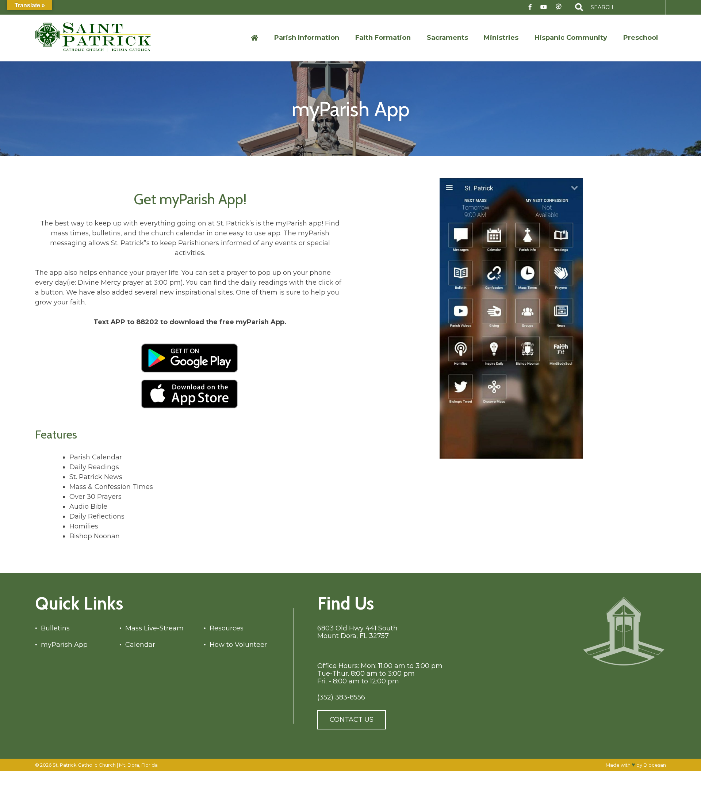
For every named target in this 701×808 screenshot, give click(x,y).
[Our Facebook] (530, 7)
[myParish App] (558, 7)
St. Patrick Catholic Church (84, 765)
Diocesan (654, 765)
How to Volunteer (238, 645)
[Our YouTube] (543, 7)
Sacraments (447, 38)
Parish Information (306, 38)
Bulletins (55, 628)
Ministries (501, 38)
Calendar (140, 645)
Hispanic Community (571, 38)
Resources (227, 628)
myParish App (64, 645)
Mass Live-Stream (154, 628)
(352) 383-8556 (341, 697)
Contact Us (352, 720)
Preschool (640, 38)
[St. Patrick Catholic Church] (99, 37)
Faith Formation (383, 38)
